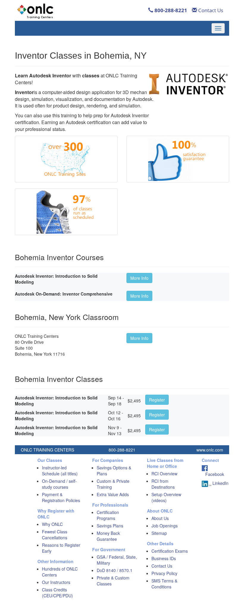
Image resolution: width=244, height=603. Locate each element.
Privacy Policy (164, 573)
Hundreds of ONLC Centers (60, 572)
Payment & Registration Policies (61, 497)
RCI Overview (164, 474)
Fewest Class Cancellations (54, 534)
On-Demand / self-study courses (59, 484)
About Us (160, 518)
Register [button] (157, 400)
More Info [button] (139, 278)
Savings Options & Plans (114, 471)
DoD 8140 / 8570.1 (114, 570)
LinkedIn (220, 483)
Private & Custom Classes (113, 581)
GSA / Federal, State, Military (117, 560)
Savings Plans (110, 526)
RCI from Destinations (163, 484)
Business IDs (163, 558)
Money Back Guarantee (108, 536)
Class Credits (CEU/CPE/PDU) (57, 593)
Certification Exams (169, 551)
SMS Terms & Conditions (164, 584)
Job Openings (164, 526)
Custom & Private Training (113, 484)
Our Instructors (56, 582)
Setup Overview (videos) (166, 497)
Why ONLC (52, 524)
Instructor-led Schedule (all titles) (60, 471)
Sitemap (159, 533)
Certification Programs (108, 515)
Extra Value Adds (113, 494)
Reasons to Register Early (61, 548)
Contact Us (210, 10)
